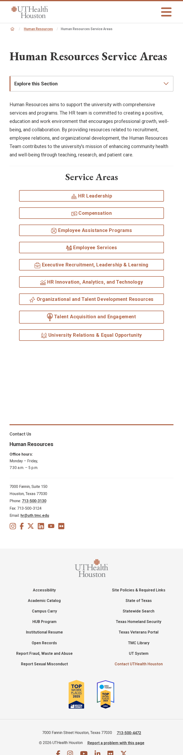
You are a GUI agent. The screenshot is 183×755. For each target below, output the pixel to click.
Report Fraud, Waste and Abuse (44, 653)
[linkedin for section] (41, 525)
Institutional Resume (44, 632)
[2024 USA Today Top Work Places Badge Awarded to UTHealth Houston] (107, 694)
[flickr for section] (61, 525)
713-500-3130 (34, 501)
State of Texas (139, 600)
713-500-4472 (129, 732)
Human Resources (38, 29)
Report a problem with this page (115, 742)
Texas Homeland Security (138, 621)
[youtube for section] (51, 525)
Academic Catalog (44, 600)
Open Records (44, 643)
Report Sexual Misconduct (44, 664)
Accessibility (44, 590)
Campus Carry (44, 611)
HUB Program (44, 621)
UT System (138, 653)
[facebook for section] (22, 525)
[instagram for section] (13, 525)
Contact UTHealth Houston (139, 664)
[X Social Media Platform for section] (30, 525)
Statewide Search (138, 611)
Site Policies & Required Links (138, 590)
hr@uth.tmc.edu (34, 515)
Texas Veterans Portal (138, 632)
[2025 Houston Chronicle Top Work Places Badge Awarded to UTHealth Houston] (82, 694)
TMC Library (138, 643)
